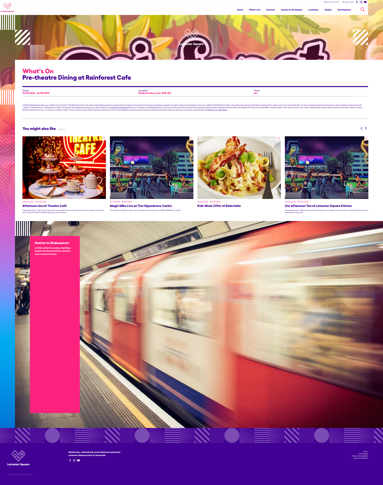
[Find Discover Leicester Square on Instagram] (361, 2)
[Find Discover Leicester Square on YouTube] (365, 2)
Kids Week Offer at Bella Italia (219, 205)
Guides (328, 9)
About (365, 451)
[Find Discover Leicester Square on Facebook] (356, 2)
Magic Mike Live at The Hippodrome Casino (141, 205)
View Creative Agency (26, 474)
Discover (270, 9)
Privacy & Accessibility (360, 456)
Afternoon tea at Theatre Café (44, 205)
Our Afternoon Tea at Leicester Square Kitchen (318, 205)
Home (240, 9)
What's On (254, 9)
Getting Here (344, 9)
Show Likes (349, 2)
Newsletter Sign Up (331, 2)
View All (62, 129)
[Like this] (104, 138)
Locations (313, 9)
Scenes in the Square (291, 9)
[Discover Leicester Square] (7, 7)
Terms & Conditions (361, 458)
